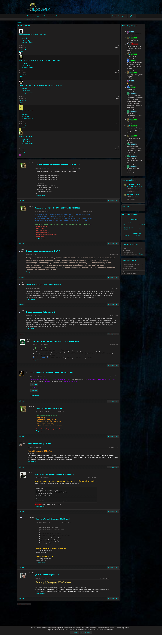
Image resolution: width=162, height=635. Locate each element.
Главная (30, 16)
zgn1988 (25, 140)
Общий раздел (27, 67)
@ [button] (129, 31)
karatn (141, 254)
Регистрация (43, 19)
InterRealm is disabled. (26, 111)
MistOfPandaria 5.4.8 (133, 194)
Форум (37, 16)
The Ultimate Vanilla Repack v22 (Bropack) (32, 35)
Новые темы (24, 25)
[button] (41, 16)
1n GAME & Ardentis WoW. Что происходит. (134, 185)
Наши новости (131, 192)
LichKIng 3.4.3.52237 (26, 136)
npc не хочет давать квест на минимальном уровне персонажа (40, 85)
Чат (57, 16)
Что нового (48, 16)
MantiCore (34, 376)
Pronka (21, 77)
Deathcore (37, 345)
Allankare (25, 114)
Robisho (38, 478)
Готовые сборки (27, 42)
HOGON (31, 447)
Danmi (24, 38)
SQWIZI (24, 63)
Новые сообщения (129, 180)
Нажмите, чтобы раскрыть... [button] (66, 501)
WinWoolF (29, 254)
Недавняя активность (32, 19)
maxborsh (22, 153)
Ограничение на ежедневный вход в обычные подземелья (39, 60)
